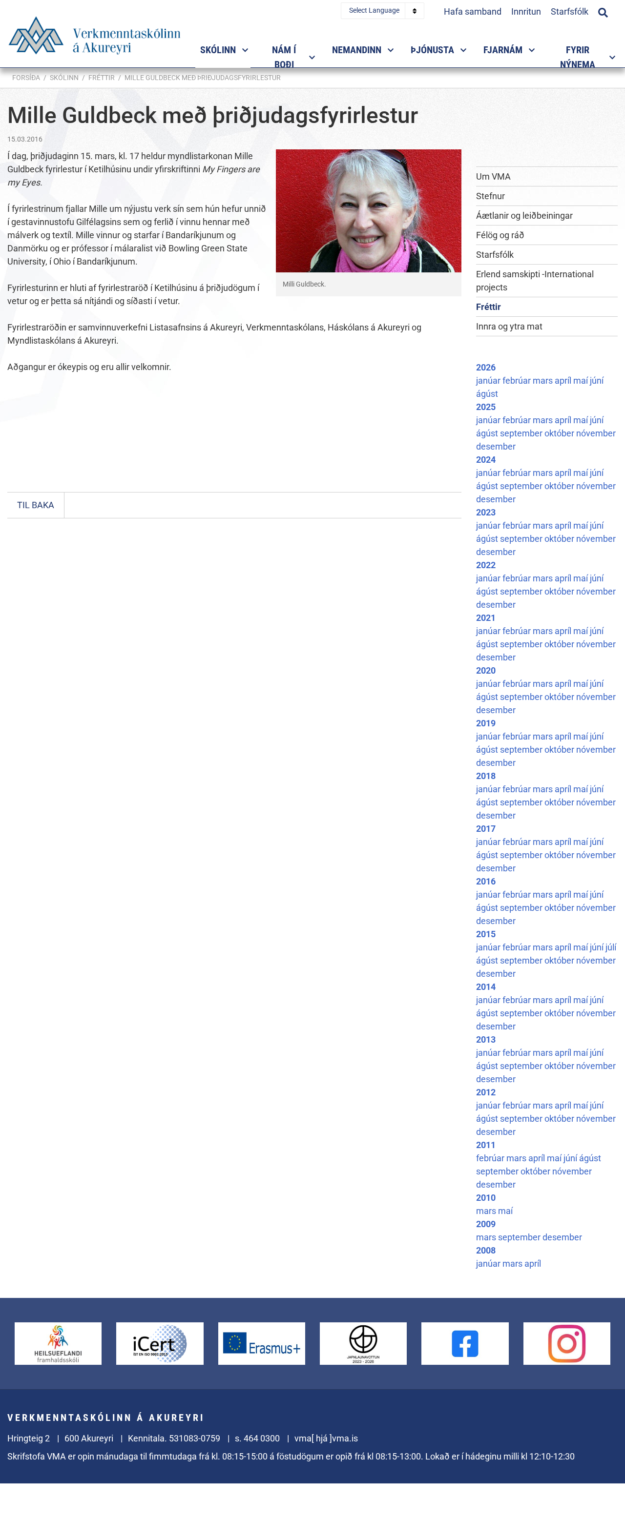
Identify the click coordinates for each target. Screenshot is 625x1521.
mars (544, 380)
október (560, 433)
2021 (486, 618)
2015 (486, 934)
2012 (486, 1092)
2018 (486, 776)
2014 (486, 987)
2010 (486, 1197)
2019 (486, 723)
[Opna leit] (603, 11)
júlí (610, 947)
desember (496, 446)
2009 (486, 1224)
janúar (489, 380)
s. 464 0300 (257, 1438)
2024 (486, 459)
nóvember (596, 433)
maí (581, 380)
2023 (486, 512)
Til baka (35, 505)
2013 (486, 1039)
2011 (486, 1145)
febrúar (517, 380)
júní (597, 380)
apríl (564, 380)
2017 (486, 828)
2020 (486, 670)
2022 (486, 565)
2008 (486, 1250)
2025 (486, 407)
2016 (486, 881)
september (522, 433)
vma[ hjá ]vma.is (326, 1438)
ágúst (487, 394)
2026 (486, 367)
